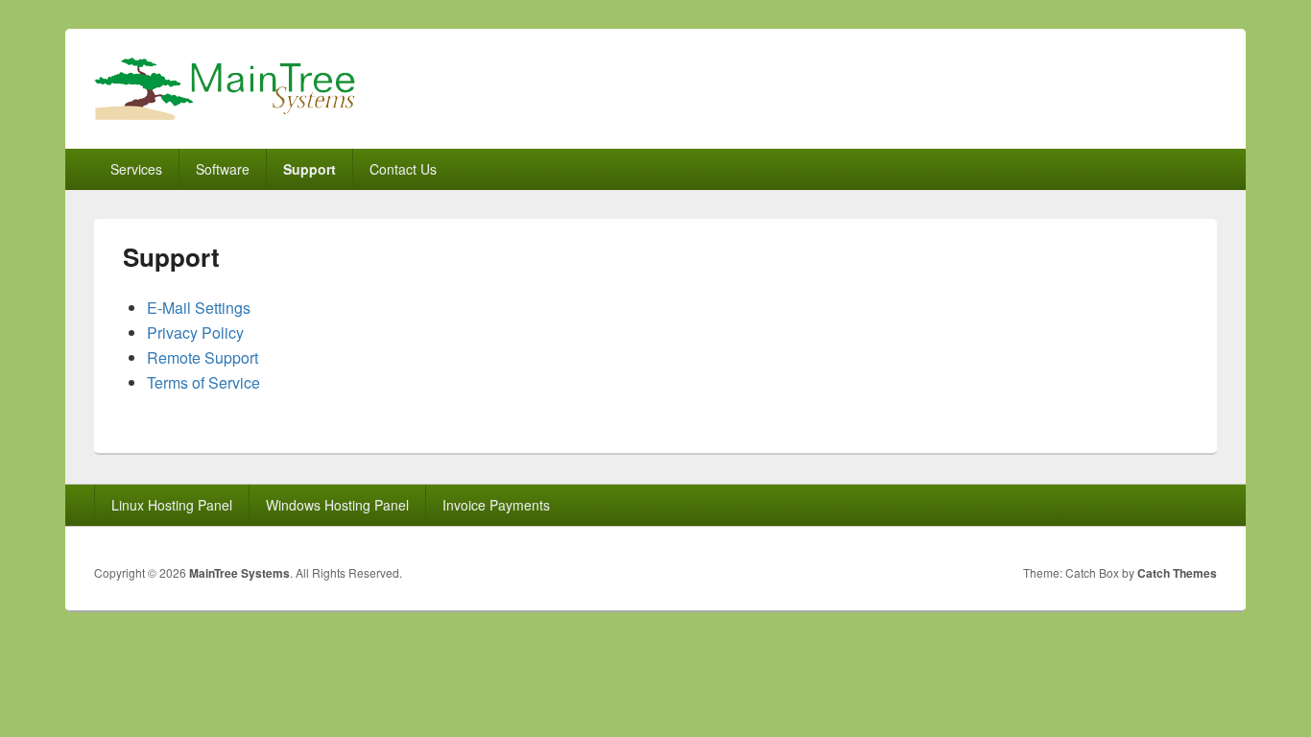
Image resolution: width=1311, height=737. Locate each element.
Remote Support (202, 357)
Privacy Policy (195, 332)
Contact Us (403, 168)
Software (223, 168)
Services (136, 168)
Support (309, 168)
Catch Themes (1177, 573)
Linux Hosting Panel (171, 504)
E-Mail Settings (198, 308)
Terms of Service (203, 382)
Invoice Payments (496, 504)
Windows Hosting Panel (337, 504)
